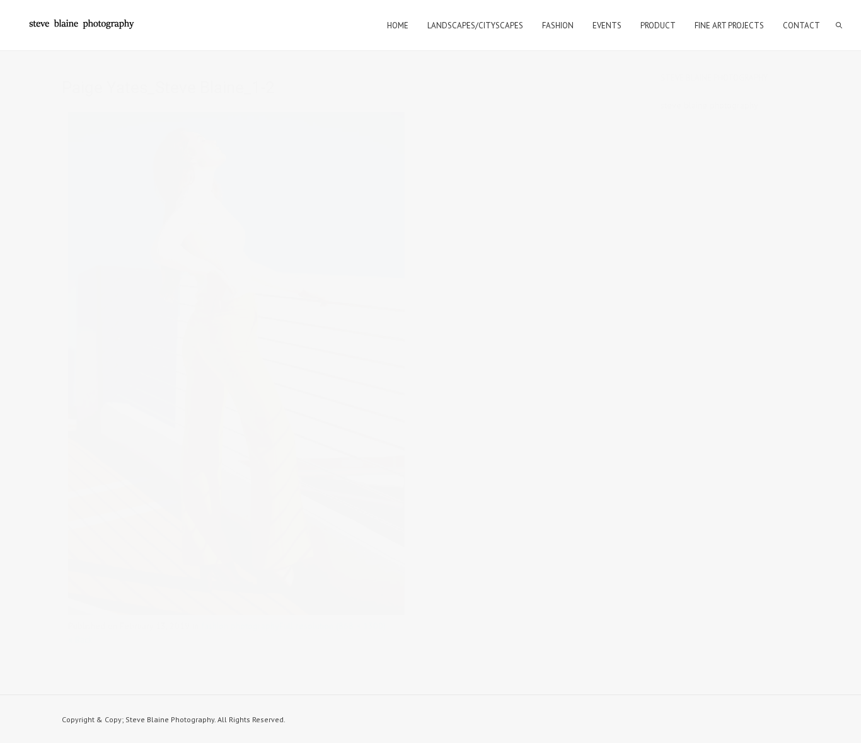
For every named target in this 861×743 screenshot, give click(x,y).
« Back (80, 639)
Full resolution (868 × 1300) (332, 626)
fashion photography (240, 626)
